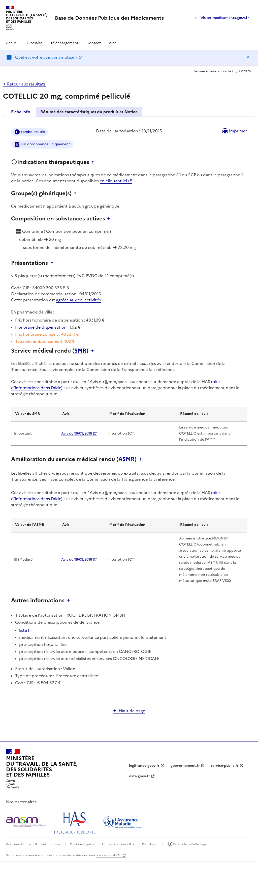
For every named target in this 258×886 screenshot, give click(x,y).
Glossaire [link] (34, 43)
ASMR (126, 459)
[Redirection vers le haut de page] (94, 162)
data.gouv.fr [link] (139, 776)
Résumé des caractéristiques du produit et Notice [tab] (89, 112)
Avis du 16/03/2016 (76, 433)
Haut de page (132, 711)
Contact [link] (93, 43)
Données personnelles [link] (118, 844)
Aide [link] (113, 43)
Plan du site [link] (150, 844)
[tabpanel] (129, 410)
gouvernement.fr (185, 765)
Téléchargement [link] (64, 43)
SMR (80, 350)
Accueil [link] (12, 43)
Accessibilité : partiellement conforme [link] (33, 844)
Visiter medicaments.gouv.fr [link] (225, 17)
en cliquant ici (113, 181)
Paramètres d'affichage (190, 844)
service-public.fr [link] (225, 765)
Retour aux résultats (26, 84)
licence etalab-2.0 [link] (108, 855)
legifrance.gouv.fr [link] (144, 765)
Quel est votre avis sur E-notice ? (46, 57)
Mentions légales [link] (82, 844)
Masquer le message (248, 57)
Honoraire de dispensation (41, 327)
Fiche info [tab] (20, 112)
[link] (109, 17)
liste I (24, 630)
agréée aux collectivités (78, 300)
